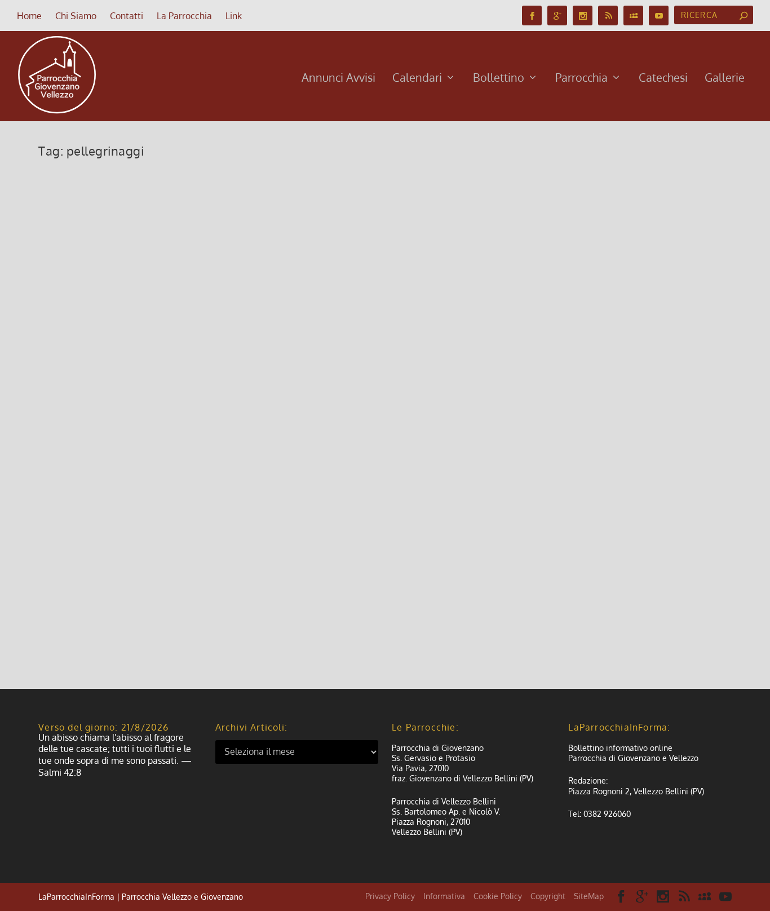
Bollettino (498, 79)
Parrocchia (581, 79)
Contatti (126, 15)
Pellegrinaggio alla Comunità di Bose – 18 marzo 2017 (213, 305)
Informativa (444, 896)
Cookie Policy (497, 896)
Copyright (547, 896)
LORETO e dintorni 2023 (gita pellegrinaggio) (188, 185)
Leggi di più (79, 251)
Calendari (417, 79)
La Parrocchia (184, 15)
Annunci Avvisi (338, 79)
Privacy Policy (390, 896)
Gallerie (725, 79)
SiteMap (589, 896)
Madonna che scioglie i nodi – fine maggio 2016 (195, 440)
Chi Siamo (75, 15)
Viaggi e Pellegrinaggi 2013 (133, 560)
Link (233, 15)
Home (29, 15)
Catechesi (663, 79)
